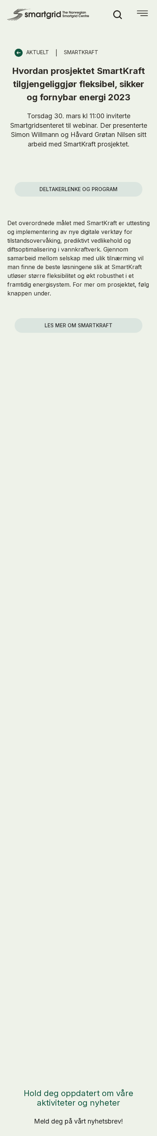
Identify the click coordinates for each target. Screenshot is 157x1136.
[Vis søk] (117, 14)
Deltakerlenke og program (78, 189)
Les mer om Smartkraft (78, 325)
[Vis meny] (142, 14)
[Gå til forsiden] (49, 14)
